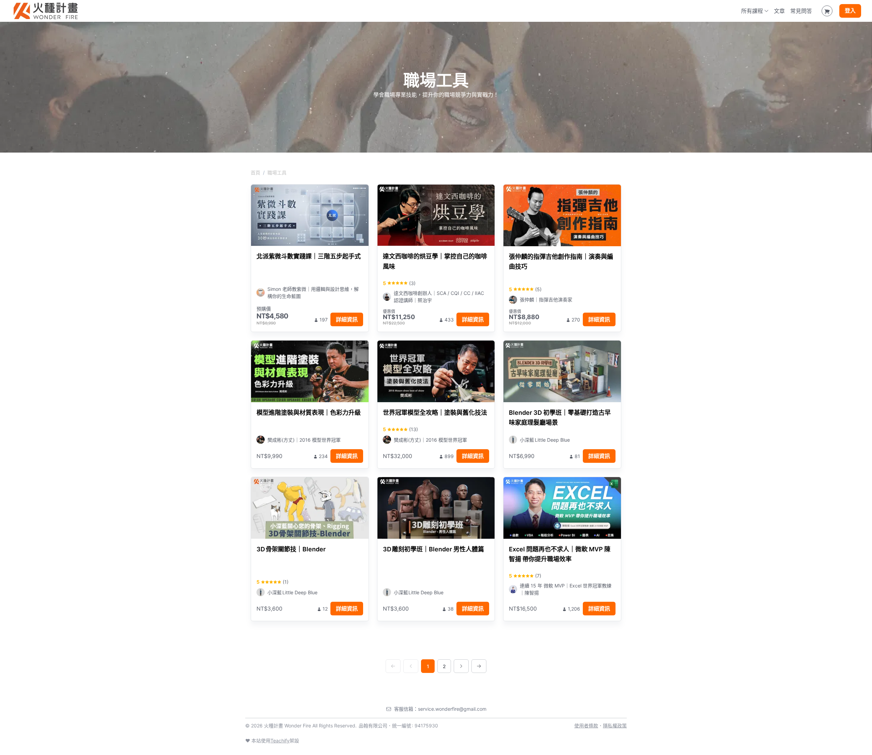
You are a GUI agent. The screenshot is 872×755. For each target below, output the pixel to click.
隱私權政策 (615, 725)
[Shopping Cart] (827, 10)
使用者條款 (586, 725)
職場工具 (276, 172)
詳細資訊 (347, 319)
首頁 (255, 172)
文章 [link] (779, 10)
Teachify (280, 740)
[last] (478, 666)
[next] (461, 666)
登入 (850, 10)
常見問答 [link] (801, 10)
